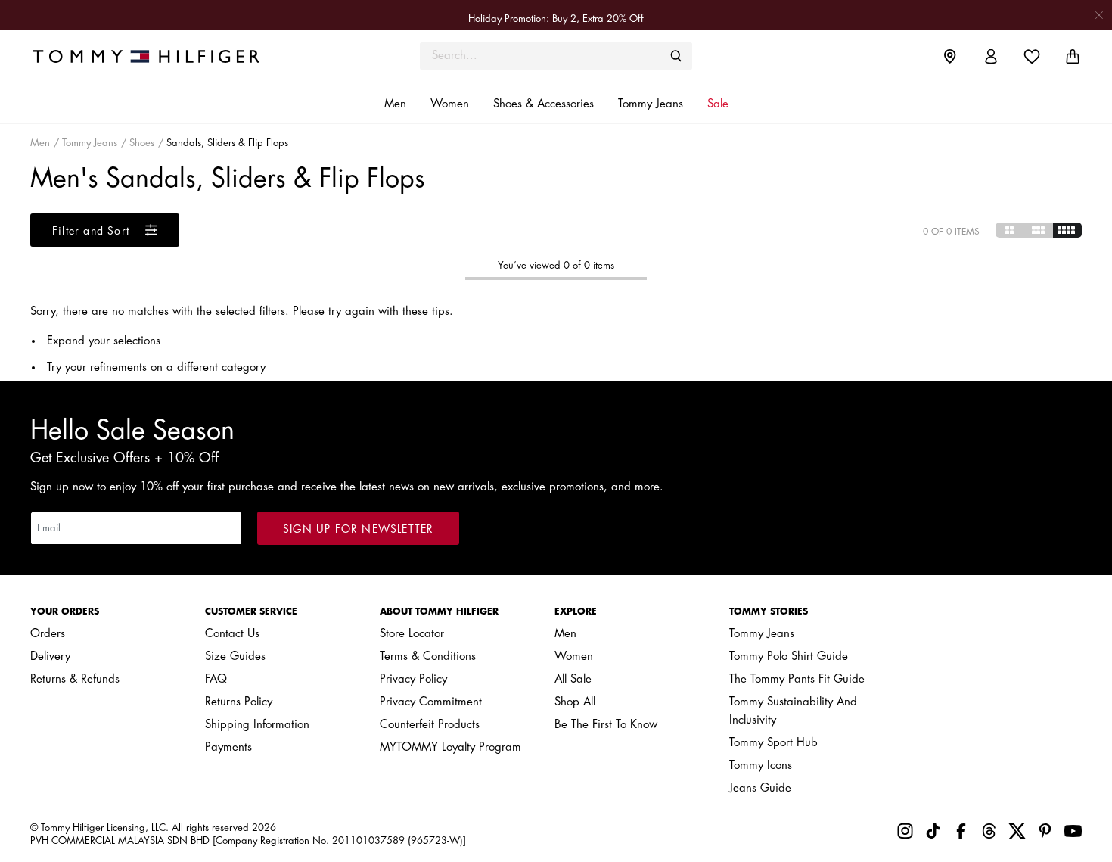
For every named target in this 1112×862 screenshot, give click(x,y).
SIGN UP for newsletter (358, 529)
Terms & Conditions (428, 656)
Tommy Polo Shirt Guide (788, 656)
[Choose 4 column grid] (1067, 230)
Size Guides (235, 656)
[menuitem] (961, 56)
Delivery (50, 656)
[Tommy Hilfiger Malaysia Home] (162, 56)
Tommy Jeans (89, 143)
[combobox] (556, 56)
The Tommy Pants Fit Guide (797, 679)
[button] (395, 104)
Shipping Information (257, 724)
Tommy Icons (760, 765)
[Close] (1099, 14)
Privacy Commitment (431, 702)
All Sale (573, 679)
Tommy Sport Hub (773, 742)
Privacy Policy (413, 679)
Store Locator (412, 633)
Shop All (574, 702)
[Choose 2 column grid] (1010, 230)
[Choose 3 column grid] (1038, 230)
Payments (228, 747)
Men (40, 143)
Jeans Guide (760, 788)
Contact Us (232, 633)
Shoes (141, 143)
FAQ (216, 679)
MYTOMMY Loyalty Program (450, 747)
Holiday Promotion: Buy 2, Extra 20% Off (556, 18)
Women (573, 656)
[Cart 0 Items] (1073, 56)
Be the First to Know (605, 724)
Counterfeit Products (430, 724)
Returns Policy (238, 702)
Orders (47, 633)
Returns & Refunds (75, 679)
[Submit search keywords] (676, 56)
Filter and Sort (92, 231)
